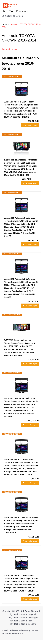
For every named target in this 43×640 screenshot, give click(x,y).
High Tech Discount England (22, 614)
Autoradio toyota (9, 49)
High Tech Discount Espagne (22, 624)
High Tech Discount (15, 11)
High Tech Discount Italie (20, 621)
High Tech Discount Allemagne (23, 617)
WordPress (19, 633)
